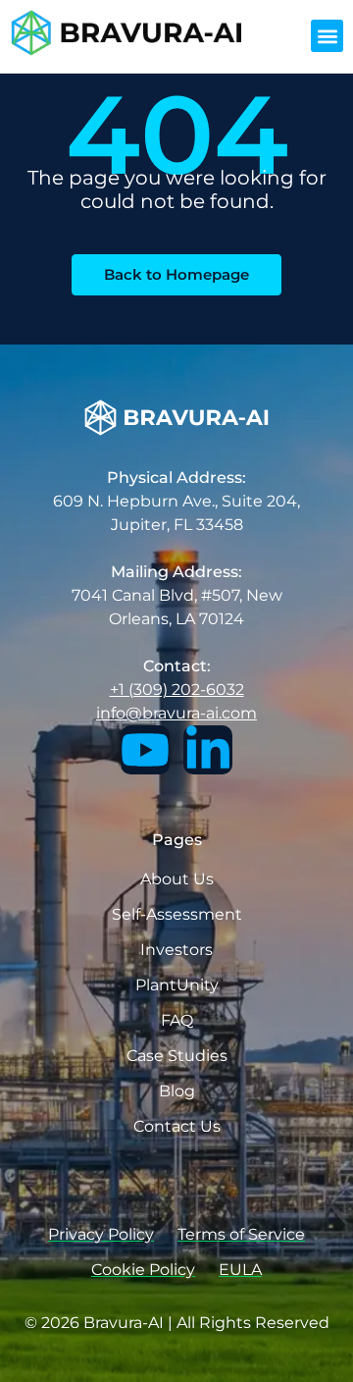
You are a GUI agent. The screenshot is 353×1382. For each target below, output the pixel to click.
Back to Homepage (176, 274)
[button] (327, 36)
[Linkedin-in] (207, 749)
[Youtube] (145, 749)
